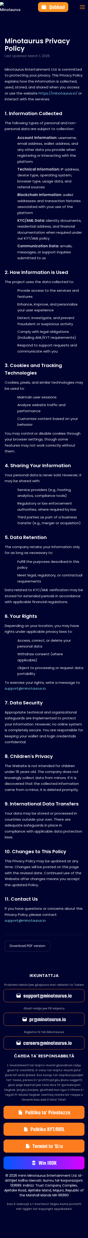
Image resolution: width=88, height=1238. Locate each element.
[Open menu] (82, 7)
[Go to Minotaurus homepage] (5, 7)
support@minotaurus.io (25, 688)
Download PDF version (27, 945)
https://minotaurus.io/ (57, 93)
